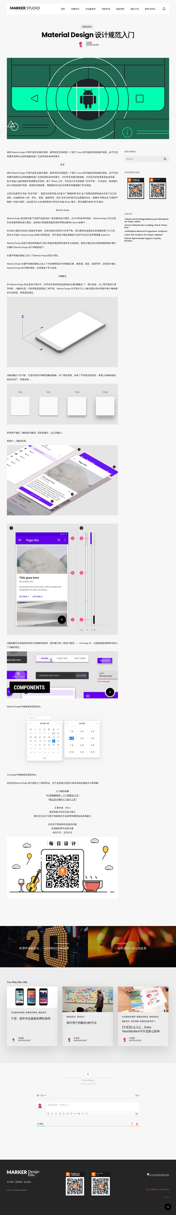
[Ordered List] (64, 1113)
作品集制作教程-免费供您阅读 (24, 1012)
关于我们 (10, 1182)
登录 (137, 1095)
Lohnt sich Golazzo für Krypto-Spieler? (143, 235)
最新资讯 (42, 1012)
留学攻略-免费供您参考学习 (143, 1021)
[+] (86, 1113)
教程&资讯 (87, 26)
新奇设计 (81, 1016)
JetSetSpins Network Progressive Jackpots (145, 231)
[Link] (79, 1113)
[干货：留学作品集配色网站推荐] (32, 1016)
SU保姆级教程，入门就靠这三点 (62, 795)
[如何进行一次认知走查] (132, 946)
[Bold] (48, 1113)
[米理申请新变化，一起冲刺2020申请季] (44, 946)
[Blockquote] (71, 1113)
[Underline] (56, 1113)
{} (83, 1113)
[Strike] (60, 1113)
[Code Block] (75, 1113)
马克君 (89, 42)
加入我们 (27, 1182)
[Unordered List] (67, 1113)
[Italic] (52, 1113)
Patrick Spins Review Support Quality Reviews (142, 239)
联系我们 (19, 1182)
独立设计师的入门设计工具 (62, 799)
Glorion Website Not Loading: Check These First (145, 226)
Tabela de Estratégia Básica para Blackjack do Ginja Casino (146, 220)
